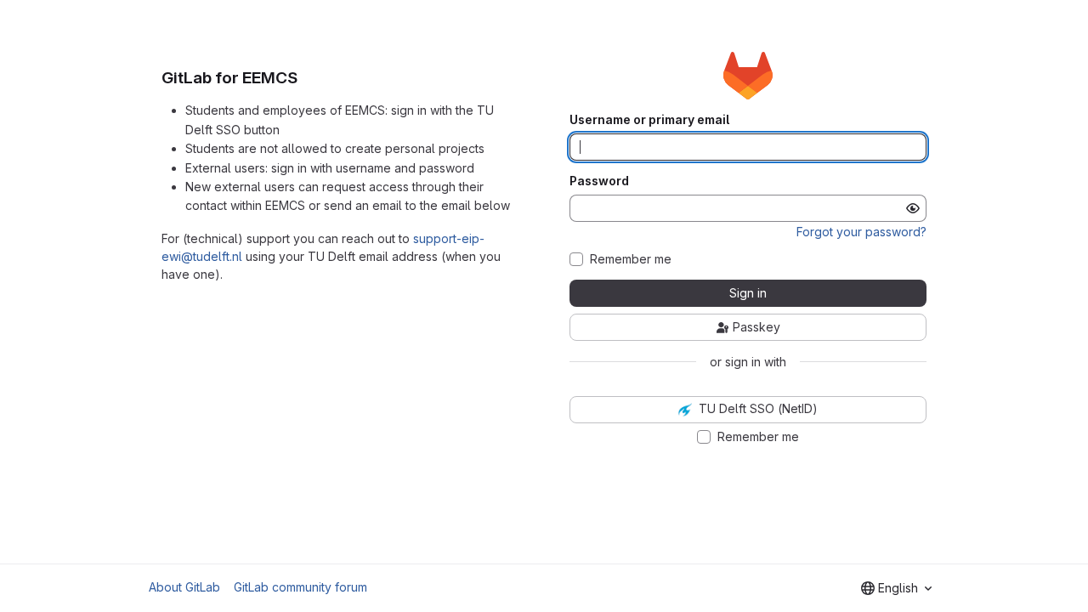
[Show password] (912, 208)
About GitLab (184, 587)
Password (599, 181)
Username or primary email (649, 120)
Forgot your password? (861, 231)
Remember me (631, 259)
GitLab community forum (300, 587)
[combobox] (896, 588)
